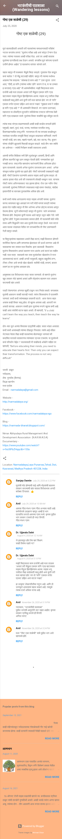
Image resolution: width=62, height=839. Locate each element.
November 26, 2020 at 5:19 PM (36, 602)
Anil (18, 503)
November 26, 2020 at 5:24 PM (36, 628)
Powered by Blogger (33, 826)
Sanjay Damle (24, 480)
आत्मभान (7, 748)
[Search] (57, 7)
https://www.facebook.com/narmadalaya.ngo (27, 413)
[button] (57, 20)
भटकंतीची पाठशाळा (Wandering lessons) (31, 7)
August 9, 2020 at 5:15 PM (29, 558)
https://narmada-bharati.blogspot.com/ (24, 425)
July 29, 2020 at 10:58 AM (33, 503)
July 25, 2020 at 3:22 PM (44, 480)
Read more (52, 738)
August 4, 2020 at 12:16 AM (29, 535)
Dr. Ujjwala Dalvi (25, 532)
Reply (19, 496)
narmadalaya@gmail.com (24, 389)
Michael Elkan (38, 833)
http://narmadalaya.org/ (15, 401)
